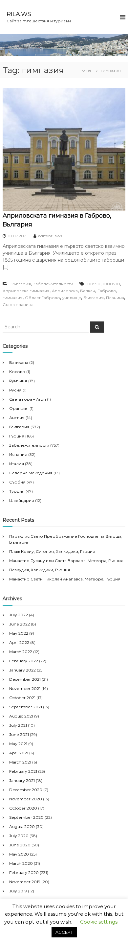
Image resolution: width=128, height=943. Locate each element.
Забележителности (53, 283)
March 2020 (21, 863)
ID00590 (111, 283)
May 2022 (18, 633)
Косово (17, 371)
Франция (19, 408)
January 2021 (22, 780)
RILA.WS (19, 14)
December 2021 (25, 679)
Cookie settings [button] (98, 922)
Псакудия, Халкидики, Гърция (39, 569)
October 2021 (22, 697)
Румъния (18, 380)
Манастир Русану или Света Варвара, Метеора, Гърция (66, 560)
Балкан (87, 290)
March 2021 (20, 762)
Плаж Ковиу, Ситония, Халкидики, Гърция (52, 551)
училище (71, 297)
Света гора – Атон (27, 399)
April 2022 (19, 642)
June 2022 (19, 624)
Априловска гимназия (26, 290)
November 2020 (25, 798)
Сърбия (17, 482)
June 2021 (19, 734)
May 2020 (19, 854)
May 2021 (18, 743)
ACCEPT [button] (64, 932)
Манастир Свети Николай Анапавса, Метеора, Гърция (64, 579)
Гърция (16, 436)
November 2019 (24, 881)
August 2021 (21, 716)
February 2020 (24, 872)
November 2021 (24, 688)
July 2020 (19, 835)
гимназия (13, 297)
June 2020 (20, 844)
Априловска (65, 290)
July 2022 (18, 614)
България (21, 283)
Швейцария (21, 500)
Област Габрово (42, 297)
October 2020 (23, 808)
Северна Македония (31, 472)
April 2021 (18, 752)
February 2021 (23, 771)
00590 (93, 283)
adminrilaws (50, 235)
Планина (115, 297)
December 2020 (25, 789)
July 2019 (18, 890)
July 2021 (18, 725)
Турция (17, 491)
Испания (18, 454)
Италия (16, 463)
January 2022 (22, 670)
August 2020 (22, 826)
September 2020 (26, 817)
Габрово (106, 290)
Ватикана (18, 362)
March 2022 (20, 651)
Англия (17, 417)
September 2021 (25, 706)
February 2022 (23, 660)
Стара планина (18, 304)
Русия (15, 390)
